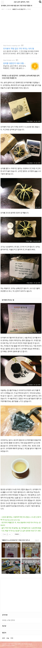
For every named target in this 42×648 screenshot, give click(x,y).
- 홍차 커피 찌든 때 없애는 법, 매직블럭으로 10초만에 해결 (21, 528)
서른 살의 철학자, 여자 (21, 2)
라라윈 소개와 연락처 (8, 620)
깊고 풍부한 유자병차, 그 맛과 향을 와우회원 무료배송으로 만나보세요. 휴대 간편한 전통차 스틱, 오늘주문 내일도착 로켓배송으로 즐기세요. (21, 52)
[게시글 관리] (10, 534)
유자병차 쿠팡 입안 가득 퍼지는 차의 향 (18, 48)
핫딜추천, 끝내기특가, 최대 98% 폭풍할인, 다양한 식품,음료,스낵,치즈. (14, 67)
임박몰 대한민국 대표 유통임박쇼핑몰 (14, 63)
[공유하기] (7, 534)
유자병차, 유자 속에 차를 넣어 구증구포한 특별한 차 (16, 5)
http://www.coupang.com (11, 45)
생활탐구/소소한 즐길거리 (18, 9)
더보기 (37, 540)
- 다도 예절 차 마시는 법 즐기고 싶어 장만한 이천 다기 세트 (21, 531)
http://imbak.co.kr (9, 60)
